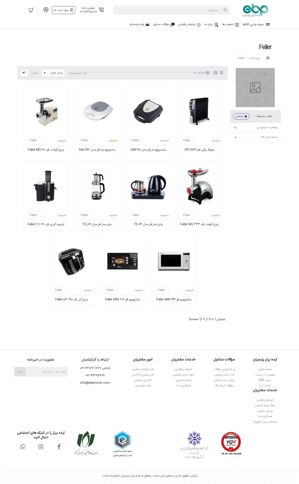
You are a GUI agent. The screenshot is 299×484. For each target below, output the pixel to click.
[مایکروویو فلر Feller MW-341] (174, 261)
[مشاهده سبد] (31, 10)
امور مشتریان (142, 360)
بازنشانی (239, 116)
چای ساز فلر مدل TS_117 (96, 224)
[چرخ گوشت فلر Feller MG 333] (199, 186)
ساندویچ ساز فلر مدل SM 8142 (97, 149)
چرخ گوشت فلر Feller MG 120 (46, 149)
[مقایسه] (46, 10)
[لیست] (215, 73)
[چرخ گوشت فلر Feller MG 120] (46, 111)
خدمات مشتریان (183, 360)
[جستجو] (225, 10)
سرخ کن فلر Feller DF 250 (71, 299)
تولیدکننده (255, 58)
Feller (186, 140)
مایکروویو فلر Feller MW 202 (122, 299)
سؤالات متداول (224, 360)
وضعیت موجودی (267, 127)
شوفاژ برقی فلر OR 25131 (199, 149)
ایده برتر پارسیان (265, 360)
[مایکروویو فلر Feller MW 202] (123, 261)
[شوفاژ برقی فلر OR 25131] (199, 111)
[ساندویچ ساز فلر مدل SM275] (148, 111)
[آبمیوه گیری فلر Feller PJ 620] (46, 186)
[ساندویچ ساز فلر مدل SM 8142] (97, 111)
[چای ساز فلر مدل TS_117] (97, 186)
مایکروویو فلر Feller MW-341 (173, 299)
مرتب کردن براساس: (77, 73)
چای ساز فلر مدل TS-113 (148, 224)
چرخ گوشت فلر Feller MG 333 (199, 224)
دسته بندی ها (269, 137)
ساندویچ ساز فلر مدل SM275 (148, 149)
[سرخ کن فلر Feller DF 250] (71, 261)
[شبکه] (221, 73)
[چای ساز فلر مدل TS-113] (148, 186)
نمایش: (34, 73)
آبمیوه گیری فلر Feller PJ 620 (45, 224)
